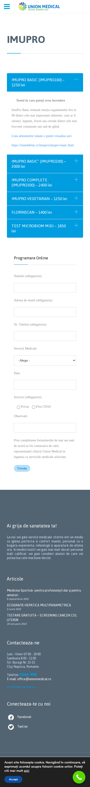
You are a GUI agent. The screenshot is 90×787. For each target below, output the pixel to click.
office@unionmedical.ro (34, 679)
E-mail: (12, 679)
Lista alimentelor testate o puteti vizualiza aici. (42, 136)
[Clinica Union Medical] (39, 6)
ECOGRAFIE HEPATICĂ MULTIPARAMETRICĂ (39, 605)
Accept (13, 779)
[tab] (45, 82)
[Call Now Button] (79, 777)
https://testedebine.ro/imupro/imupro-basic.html (43, 145)
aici (26, 771)
